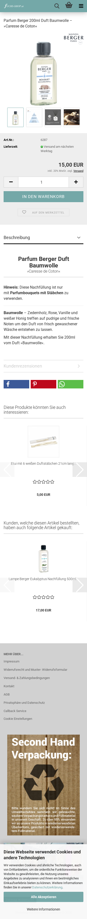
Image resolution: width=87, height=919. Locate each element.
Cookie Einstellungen (18, 719)
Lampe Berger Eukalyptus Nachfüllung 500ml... (43, 579)
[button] (11, 182)
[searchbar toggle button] (57, 6)
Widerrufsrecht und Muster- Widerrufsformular (35, 669)
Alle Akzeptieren (43, 897)
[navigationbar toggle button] (81, 6)
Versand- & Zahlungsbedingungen (27, 678)
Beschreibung (17, 237)
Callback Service (15, 711)
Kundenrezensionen (23, 366)
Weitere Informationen (43, 909)
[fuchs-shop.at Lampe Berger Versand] (12, 6)
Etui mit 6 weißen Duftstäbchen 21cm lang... (43, 463)
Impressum (11, 661)
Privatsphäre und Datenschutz (24, 702)
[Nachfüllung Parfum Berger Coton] (43, 69)
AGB (7, 694)
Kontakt (9, 686)
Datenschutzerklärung (47, 887)
